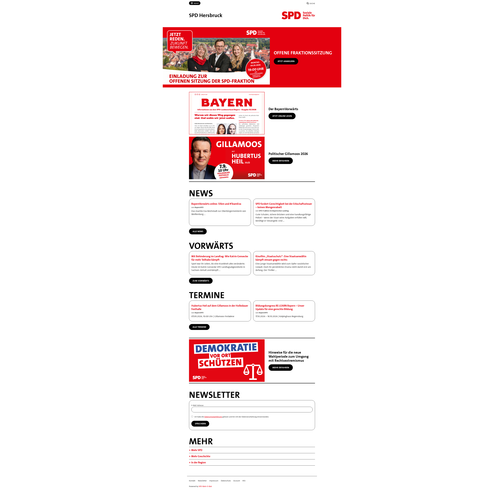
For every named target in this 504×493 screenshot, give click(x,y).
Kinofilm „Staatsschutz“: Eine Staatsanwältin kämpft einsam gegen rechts (281, 258)
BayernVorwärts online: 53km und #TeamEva (216, 203)
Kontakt (192, 480)
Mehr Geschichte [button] (200, 456)
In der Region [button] (198, 462)
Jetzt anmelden (286, 61)
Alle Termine (199, 326)
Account (236, 480)
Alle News (198, 231)
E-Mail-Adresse (197, 405)
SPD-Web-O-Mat (205, 486)
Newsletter (202, 480)
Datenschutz (226, 480)
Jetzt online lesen (282, 115)
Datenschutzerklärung (213, 417)
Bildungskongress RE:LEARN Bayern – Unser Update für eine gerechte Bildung (280, 307)
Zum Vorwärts (201, 280)
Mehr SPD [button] (196, 450)
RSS (244, 480)
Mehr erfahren (280, 160)
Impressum (213, 480)
